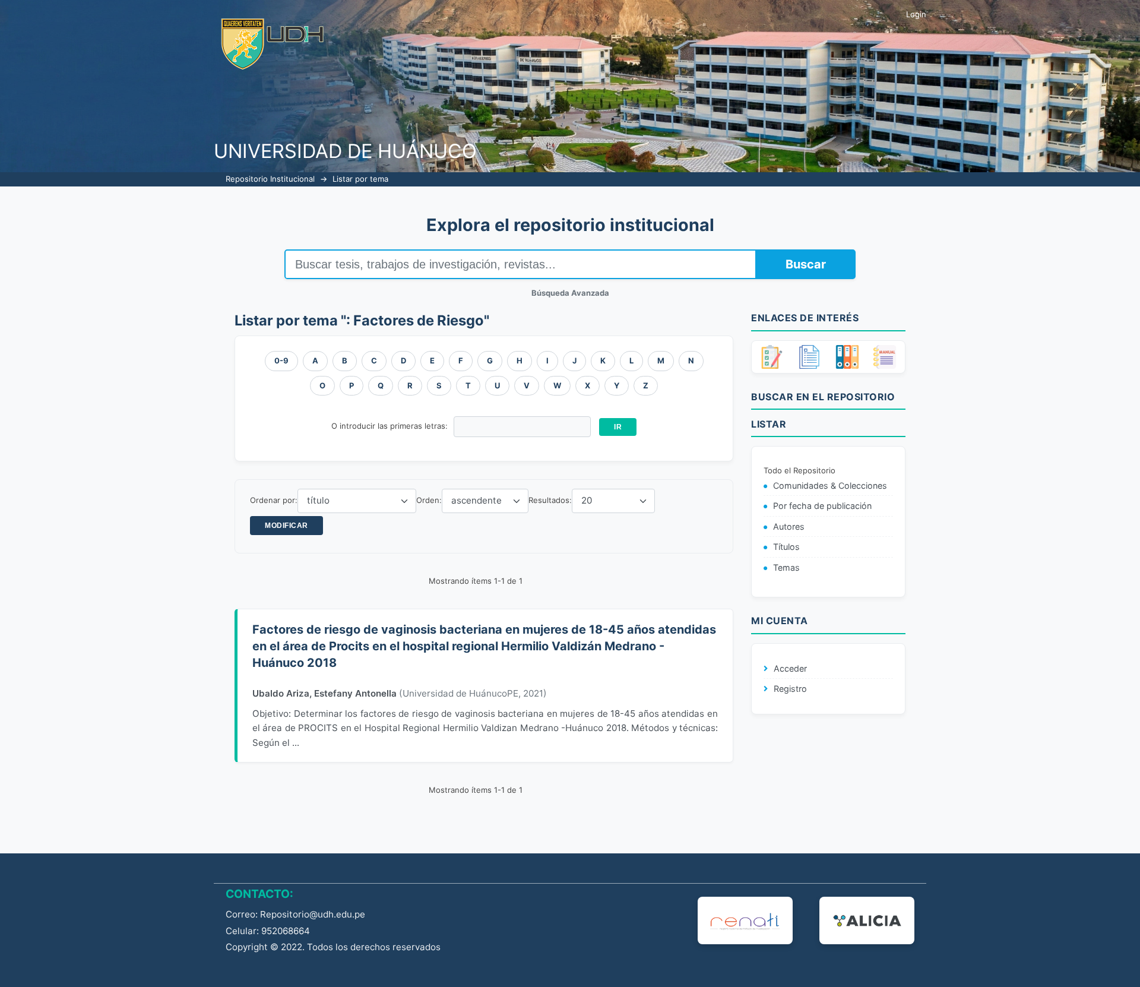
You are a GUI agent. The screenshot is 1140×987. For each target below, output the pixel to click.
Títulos (786, 547)
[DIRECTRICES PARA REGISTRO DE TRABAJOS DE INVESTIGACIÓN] (772, 357)
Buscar (806, 264)
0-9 (281, 360)
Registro (790, 689)
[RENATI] (745, 920)
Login (916, 14)
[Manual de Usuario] (885, 357)
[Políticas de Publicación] (847, 357)
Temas (786, 567)
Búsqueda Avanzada (570, 293)
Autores (789, 526)
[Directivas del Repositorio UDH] (809, 357)
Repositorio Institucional (270, 179)
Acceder (790, 668)
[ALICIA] (866, 920)
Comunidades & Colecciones (830, 485)
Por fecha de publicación (822, 506)
